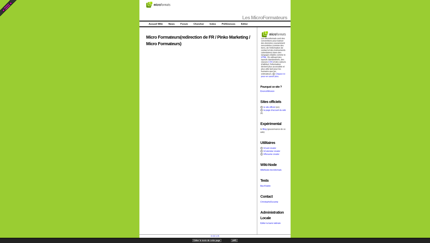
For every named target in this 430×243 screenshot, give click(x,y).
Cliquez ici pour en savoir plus (273, 75)
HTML (264, 57)
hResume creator (271, 154)
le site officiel (269, 107)
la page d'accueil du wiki (274, 110)
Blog (265, 129)
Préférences (228, 24)
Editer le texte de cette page (207, 240)
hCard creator (269, 148)
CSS (270, 62)
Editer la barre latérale (270, 223)
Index (213, 24)
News (171, 24)
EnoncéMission (267, 91)
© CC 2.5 (215, 236)
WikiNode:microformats (271, 170)
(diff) (234, 240)
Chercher (199, 24)
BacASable (265, 186)
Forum (184, 24)
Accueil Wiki (156, 24)
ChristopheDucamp (269, 202)
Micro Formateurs (163, 37)
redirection (191, 37)
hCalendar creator (271, 151)
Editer (244, 24)
